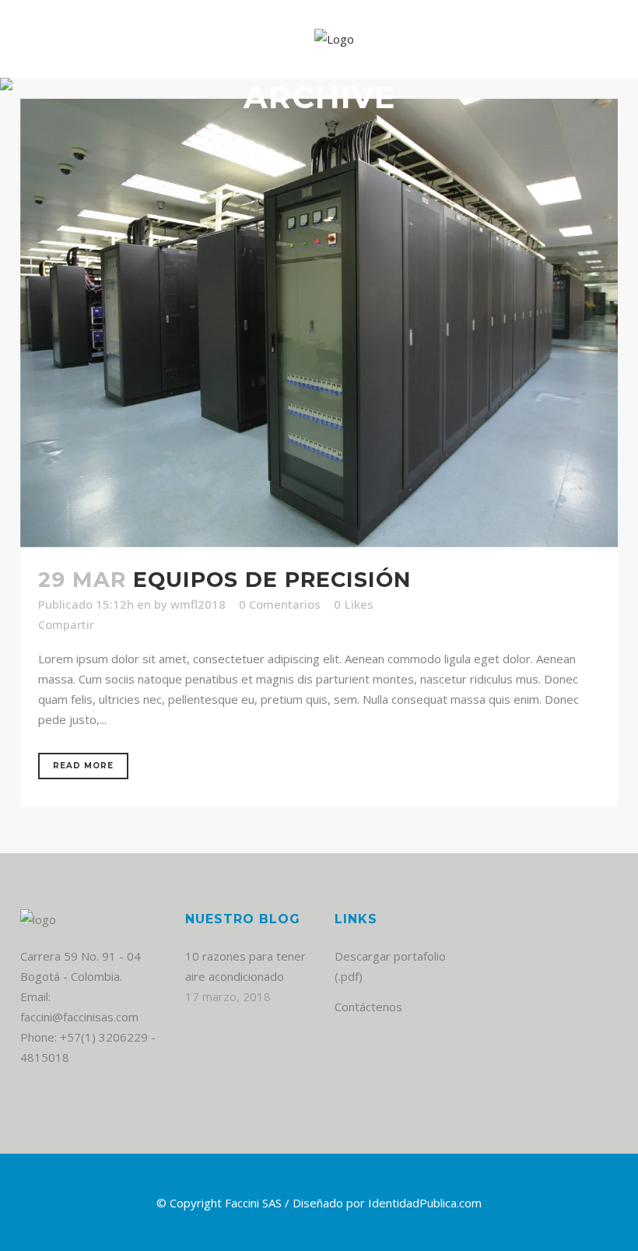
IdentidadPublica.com (425, 1203)
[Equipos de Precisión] (319, 322)
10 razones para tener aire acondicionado (245, 966)
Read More (83, 766)
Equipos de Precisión (272, 579)
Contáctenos (368, 1006)
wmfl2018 (198, 604)
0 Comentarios (280, 604)
